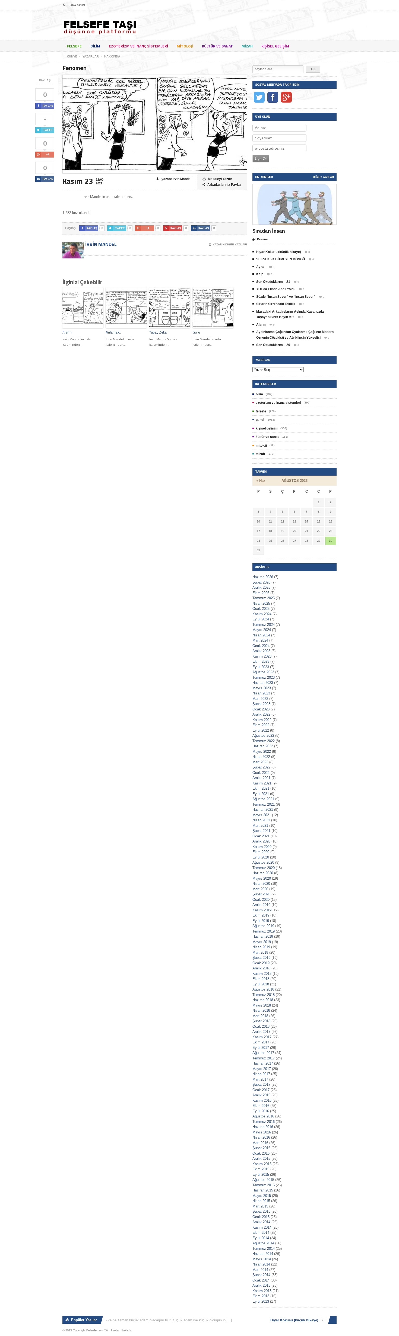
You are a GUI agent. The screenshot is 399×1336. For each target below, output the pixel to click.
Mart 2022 (260, 762)
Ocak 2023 (261, 709)
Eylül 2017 (260, 1048)
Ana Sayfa (78, 5)
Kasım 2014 (261, 1227)
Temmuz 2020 (263, 868)
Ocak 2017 (261, 1090)
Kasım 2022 (261, 720)
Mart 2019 (260, 952)
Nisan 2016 (261, 1137)
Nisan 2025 (261, 603)
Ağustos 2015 (263, 1180)
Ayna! (260, 267)
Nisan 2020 (261, 884)
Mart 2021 (260, 826)
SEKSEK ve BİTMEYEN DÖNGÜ (280, 259)
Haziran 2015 (262, 1190)
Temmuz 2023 (263, 677)
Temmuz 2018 (263, 995)
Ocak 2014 (261, 1280)
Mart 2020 (260, 889)
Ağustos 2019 (263, 926)
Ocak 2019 (261, 963)
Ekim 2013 (260, 1296)
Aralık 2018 (261, 968)
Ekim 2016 (260, 1106)
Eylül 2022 (260, 730)
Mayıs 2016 (261, 1132)
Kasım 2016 (261, 1100)
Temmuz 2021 (263, 804)
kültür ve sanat (217, 46)
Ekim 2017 (260, 1042)
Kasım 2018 (261, 974)
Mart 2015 (260, 1206)
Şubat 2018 (261, 1021)
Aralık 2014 (261, 1222)
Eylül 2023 (260, 667)
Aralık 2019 (261, 905)
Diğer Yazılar (323, 176)
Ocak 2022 (261, 773)
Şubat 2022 (261, 767)
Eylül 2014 (260, 1238)
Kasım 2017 (261, 1037)
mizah (247, 46)
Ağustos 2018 (263, 989)
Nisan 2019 (261, 947)
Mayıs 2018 (261, 1005)
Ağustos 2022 (263, 735)
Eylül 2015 (260, 1174)
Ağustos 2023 (263, 672)
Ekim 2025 (260, 593)
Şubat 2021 (261, 831)
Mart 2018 (260, 1016)
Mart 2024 (260, 640)
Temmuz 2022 (263, 741)
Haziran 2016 (262, 1127)
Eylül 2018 (260, 984)
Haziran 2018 (262, 1000)
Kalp (259, 274)
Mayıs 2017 (261, 1069)
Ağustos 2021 (263, 799)
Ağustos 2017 (263, 1053)
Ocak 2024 (261, 646)
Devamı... (261, 239)
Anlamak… (114, 332)
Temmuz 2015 (263, 1185)
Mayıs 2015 (261, 1196)
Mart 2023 (260, 699)
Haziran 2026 (262, 577)
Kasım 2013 (261, 1291)
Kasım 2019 (261, 910)
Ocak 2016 (261, 1153)
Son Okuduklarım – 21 (273, 282)
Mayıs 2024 (261, 630)
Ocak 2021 (261, 836)
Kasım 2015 (261, 1164)
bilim (95, 46)
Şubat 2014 (261, 1275)
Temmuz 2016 (263, 1122)
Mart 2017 (260, 1079)
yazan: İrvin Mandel (173, 179)
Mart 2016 (260, 1143)
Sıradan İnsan (268, 230)
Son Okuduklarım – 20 (273, 345)
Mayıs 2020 (261, 878)
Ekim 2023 (260, 661)
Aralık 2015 (261, 1158)
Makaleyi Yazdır (217, 179)
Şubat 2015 (261, 1211)
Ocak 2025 (261, 609)
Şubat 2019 (261, 958)
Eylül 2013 (260, 1301)
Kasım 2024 (261, 614)
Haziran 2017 (262, 1063)
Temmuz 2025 (263, 598)
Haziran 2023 (262, 683)
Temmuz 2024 (263, 625)
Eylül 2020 (260, 857)
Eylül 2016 (260, 1111)
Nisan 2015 (261, 1201)
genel (260, 420)
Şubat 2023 (261, 704)
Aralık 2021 (261, 778)
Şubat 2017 (261, 1084)
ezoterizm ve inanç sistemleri (138, 46)
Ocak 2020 (261, 900)
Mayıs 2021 (261, 815)
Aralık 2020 (261, 841)
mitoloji (185, 46)
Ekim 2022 (260, 725)
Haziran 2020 (262, 873)
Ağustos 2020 (263, 862)
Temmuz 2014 (263, 1249)
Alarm (67, 332)
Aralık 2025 (261, 587)
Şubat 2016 (261, 1148)
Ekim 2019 (260, 915)
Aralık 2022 (261, 714)
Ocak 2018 (261, 1026)
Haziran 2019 (262, 936)
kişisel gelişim (275, 46)
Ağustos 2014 (263, 1243)
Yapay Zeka (158, 332)
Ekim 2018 (260, 979)
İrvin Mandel (100, 244)
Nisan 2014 (261, 1264)
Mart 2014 (260, 1270)
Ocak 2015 (261, 1217)
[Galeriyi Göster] (294, 187)
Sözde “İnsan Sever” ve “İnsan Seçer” (285, 297)
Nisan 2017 (261, 1074)
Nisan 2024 (261, 635)
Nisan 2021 (261, 820)
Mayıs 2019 (261, 942)
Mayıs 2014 (261, 1259)
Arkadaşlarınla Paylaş (222, 185)
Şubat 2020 (261, 894)
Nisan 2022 (261, 757)
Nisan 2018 (261, 1010)
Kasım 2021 (261, 783)
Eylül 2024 (260, 619)
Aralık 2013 (261, 1285)
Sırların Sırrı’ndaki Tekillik (275, 304)
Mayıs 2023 (261, 688)
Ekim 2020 (260, 852)
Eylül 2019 (260, 921)
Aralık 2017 (261, 1032)
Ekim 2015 (260, 1169)
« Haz (260, 481)
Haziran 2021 (262, 810)
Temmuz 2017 (263, 1058)
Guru (196, 332)
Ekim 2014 (260, 1233)
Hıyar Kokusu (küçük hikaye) (278, 252)
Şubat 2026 (261, 582)
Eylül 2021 (260, 794)
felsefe (74, 46)
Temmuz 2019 (263, 931)
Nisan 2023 (261, 693)
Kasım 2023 (261, 656)
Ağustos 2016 (263, 1116)
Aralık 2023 (261, 651)
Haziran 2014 (262, 1254)
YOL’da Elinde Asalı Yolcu (275, 289)
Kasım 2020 (261, 847)
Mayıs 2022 (261, 751)
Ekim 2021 (260, 788)
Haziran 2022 (262, 746)
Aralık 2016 (261, 1095)
